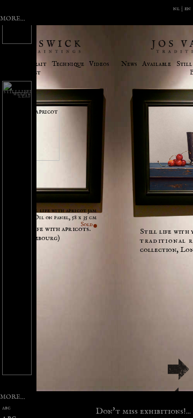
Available (156, 64)
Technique (68, 64)
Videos (99, 64)
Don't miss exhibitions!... (143, 410)
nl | (178, 8)
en (187, 8)
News (129, 64)
